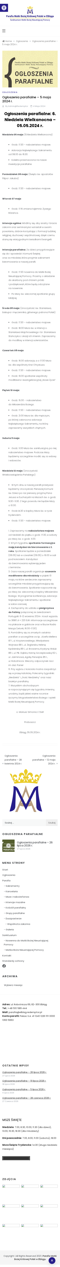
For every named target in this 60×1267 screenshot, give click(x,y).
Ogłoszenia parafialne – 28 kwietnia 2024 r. (13, 759)
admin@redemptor (18, 106)
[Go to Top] (52, 1260)
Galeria (10, 929)
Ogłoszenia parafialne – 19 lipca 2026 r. (24, 1080)
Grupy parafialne (15, 913)
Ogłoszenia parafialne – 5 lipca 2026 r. (24, 1089)
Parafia (6, 880)
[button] (4, 8)
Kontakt (6, 955)
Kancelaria (12, 891)
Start (5, 869)
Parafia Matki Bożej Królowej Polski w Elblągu (35, 1257)
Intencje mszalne (15, 902)
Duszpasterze (14, 918)
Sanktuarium (9, 935)
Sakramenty (13, 885)
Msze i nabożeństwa (17, 896)
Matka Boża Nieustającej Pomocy (25, 949)
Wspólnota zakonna (18, 924)
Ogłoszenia (10, 92)
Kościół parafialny (16, 907)
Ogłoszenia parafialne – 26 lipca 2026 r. (35, 844)
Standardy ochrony (13, 960)
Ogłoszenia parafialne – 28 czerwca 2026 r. (26, 1098)
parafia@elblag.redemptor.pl (25, 1012)
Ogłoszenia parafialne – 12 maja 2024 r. (43, 759)
